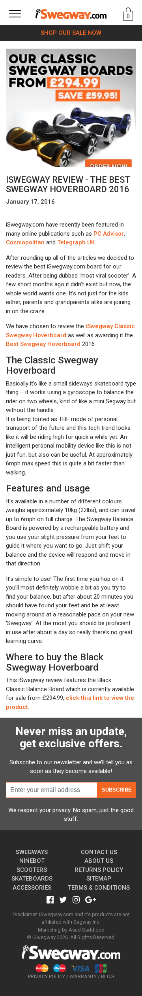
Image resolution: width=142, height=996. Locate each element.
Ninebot (32, 860)
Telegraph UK (76, 242)
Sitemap (98, 878)
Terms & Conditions (99, 887)
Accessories (32, 887)
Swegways (32, 852)
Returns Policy (99, 869)
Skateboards (31, 878)
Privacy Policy (46, 976)
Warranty (83, 976)
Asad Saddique (86, 930)
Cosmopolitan (25, 242)
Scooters (32, 869)
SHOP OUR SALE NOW (71, 32)
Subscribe (117, 790)
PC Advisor (108, 233)
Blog (107, 976)
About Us (98, 860)
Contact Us (99, 852)
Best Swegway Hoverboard (43, 344)
